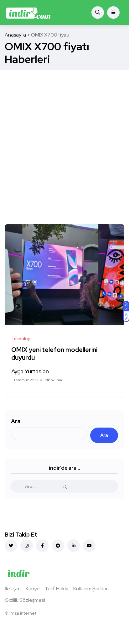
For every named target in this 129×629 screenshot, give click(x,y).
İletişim (13, 588)
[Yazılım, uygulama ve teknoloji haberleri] (28, 12)
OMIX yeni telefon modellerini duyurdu (54, 354)
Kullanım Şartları (91, 588)
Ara (15, 421)
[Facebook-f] (42, 545)
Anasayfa (15, 35)
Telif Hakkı (56, 588)
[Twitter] (11, 545)
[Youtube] (89, 545)
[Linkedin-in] (73, 545)
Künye (33, 588)
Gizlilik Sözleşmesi (25, 600)
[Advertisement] (64, 137)
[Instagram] (26, 545)
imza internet (22, 613)
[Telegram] (58, 545)
